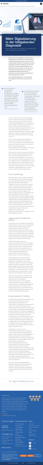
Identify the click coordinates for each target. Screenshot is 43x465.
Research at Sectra (32, 430)
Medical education (19, 435)
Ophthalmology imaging (20, 437)
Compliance (4, 442)
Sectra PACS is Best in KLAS (34, 425)
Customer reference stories (7, 430)
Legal (23, 463)
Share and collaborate (19, 442)
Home (1, 6)
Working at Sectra (32, 435)
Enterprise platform (19, 432)
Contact (30, 429)
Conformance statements (7, 440)
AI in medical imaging (19, 424)
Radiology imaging (19, 441)
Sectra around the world (34, 427)
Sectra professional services (21, 446)
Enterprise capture (19, 430)
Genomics (17, 434)
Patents (30, 432)
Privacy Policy (8, 459)
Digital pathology (18, 429)
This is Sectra (31, 424)
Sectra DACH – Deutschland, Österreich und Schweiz (11, 6)
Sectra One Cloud (19, 444)
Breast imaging (18, 425)
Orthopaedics (18, 439)
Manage (37, 455)
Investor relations (32, 434)
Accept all (23, 455)
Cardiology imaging (19, 427)
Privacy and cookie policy (13, 463)
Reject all (30, 455)
